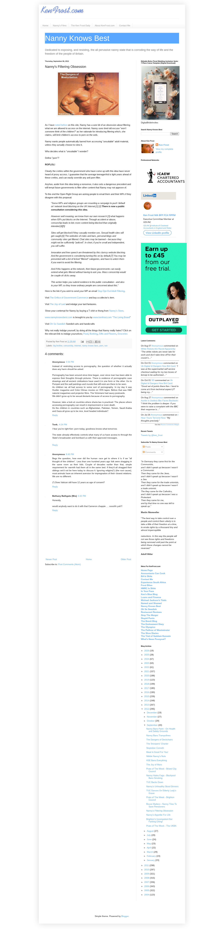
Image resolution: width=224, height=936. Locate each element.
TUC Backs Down (154, 782)
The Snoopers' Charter (157, 743)
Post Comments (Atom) (69, 564)
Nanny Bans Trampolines (158, 735)
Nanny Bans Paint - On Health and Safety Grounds (160, 730)
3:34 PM (70, 362)
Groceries (123, 333)
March (150, 852)
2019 (147, 679)
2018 (147, 684)
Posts (148, 447)
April (149, 847)
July (149, 835)
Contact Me (124, 25)
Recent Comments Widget (170, 424)
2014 (147, 700)
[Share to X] (93, 341)
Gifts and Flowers (107, 333)
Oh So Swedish (57, 324)
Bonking (94, 333)
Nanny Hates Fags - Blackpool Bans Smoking (161, 776)
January (151, 860)
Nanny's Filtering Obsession (159, 810)
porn (101, 346)
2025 (147, 654)
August (150, 831)
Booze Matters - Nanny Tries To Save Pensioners (161, 805)
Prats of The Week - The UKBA (161, 826)
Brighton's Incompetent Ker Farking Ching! (159, 820)
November (152, 716)
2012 (147, 709)
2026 (147, 650)
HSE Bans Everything (156, 760)
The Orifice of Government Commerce (69, 297)
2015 (147, 696)
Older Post (126, 559)
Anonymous (157, 346)
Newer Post (51, 559)
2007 (147, 882)
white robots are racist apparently (158, 349)
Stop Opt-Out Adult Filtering (111, 291)
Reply (55, 415)
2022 (147, 667)
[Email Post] (82, 342)
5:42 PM (82, 496)
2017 (147, 688)
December (152, 712)
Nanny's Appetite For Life (158, 815)
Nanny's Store (116, 310)
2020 (147, 675)
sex (106, 346)
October (151, 721)
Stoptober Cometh (155, 748)
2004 (147, 894)
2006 (147, 886)
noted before (61, 125)
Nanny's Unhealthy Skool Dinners (162, 786)
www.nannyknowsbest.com (58, 317)
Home (45, 25)
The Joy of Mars (154, 764)
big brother (57, 346)
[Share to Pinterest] (99, 341)
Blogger (125, 916)
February (151, 856)
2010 (147, 869)
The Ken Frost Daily (80, 25)
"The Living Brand (121, 317)
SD (152, 380)
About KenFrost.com (105, 25)
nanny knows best (90, 346)
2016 (147, 692)
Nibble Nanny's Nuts (156, 756)
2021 (147, 671)
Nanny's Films (59, 25)
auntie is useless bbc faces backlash (159, 400)
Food (85, 333)
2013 (147, 705)
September (152, 725)
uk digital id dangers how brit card (158, 366)
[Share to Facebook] (96, 341)
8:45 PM (70, 454)
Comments (150, 452)
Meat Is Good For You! (157, 752)
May (149, 843)
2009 (147, 874)
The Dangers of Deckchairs (159, 739)
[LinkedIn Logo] (158, 236)
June (149, 839)
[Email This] (87, 341)
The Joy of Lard (57, 304)
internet (77, 346)
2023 (147, 663)
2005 (147, 890)
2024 (147, 659)
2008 (147, 878)
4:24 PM (63, 424)
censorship (68, 346)
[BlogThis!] (90, 341)
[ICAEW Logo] (166, 188)
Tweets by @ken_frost (151, 435)
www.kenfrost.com (102, 317)
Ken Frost (164, 145)
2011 (146, 865)
